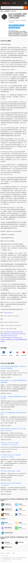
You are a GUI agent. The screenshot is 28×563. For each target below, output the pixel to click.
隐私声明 (8, 553)
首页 (1, 11)
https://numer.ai (12, 30)
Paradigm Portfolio (10, 337)
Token (5, 331)
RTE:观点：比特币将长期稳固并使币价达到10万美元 (13, 397)
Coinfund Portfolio (18, 333)
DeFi (6, 333)
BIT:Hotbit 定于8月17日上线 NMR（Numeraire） (11, 484)
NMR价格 (18, 339)
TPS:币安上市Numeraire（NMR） (11, 471)
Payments (10, 333)
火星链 (10, 561)
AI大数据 (6, 11)
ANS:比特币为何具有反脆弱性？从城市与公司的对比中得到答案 (13, 367)
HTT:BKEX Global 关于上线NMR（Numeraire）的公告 (11, 456)
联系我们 (2, 553)
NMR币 (3, 341)
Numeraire (13, 339)
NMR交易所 (24, 339)
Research (4, 339)
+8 (4, 333)
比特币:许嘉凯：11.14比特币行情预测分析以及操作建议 (14, 381)
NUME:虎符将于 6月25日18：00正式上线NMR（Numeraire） (13, 429)
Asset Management (12, 331)
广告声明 (13, 553)
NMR (8, 339)
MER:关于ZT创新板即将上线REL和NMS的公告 (13, 413)
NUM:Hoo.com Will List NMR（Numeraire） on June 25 (10, 443)
